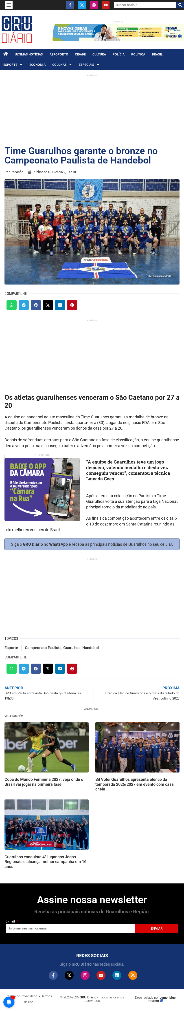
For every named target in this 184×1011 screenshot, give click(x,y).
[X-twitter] (82, 5)
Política (138, 54)
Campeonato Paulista (43, 647)
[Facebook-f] (70, 5)
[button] (9, 5)
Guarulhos (72, 647)
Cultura (99, 54)
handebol (90, 647)
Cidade (80, 54)
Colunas (59, 64)
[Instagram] (94, 5)
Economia (37, 64)
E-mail (11, 921)
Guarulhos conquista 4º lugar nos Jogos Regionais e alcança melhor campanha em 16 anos (45, 861)
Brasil (157, 54)
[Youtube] (106, 5)
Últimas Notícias (29, 54)
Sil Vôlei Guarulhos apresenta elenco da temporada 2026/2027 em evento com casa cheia (134, 784)
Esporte (10, 64)
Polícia (119, 54)
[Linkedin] (116, 975)
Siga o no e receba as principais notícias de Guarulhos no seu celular (91, 544)
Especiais (86, 64)
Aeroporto (59, 54)
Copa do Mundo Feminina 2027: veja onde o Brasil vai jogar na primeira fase (43, 782)
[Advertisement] (92, 110)
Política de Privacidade (21, 996)
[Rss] (132, 975)
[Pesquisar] (180, 5)
